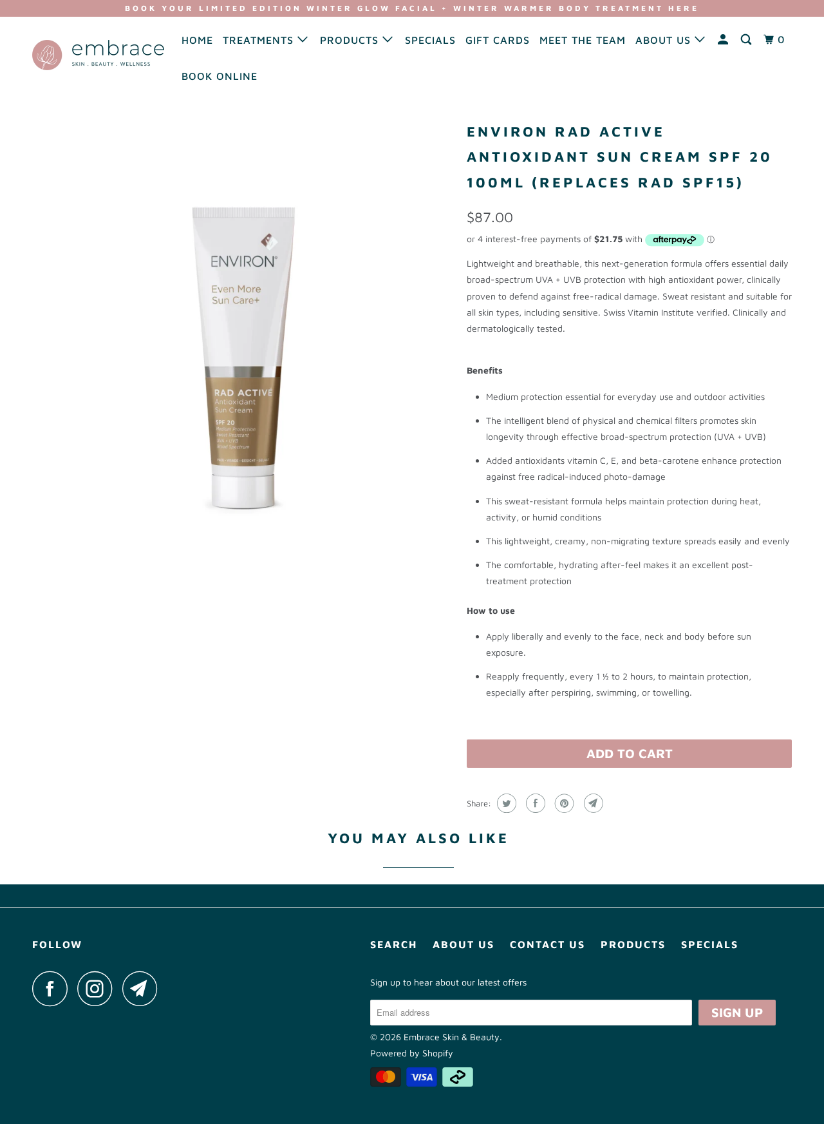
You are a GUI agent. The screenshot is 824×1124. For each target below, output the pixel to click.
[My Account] (724, 40)
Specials (709, 944)
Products (633, 944)
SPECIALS (430, 40)
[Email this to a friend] (592, 803)
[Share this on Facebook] (534, 803)
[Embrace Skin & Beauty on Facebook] (53, 988)
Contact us (547, 944)
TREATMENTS (260, 40)
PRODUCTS (351, 40)
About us (463, 944)
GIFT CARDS (497, 40)
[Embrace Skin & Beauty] (98, 55)
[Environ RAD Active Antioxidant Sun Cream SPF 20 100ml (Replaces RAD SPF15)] (243, 327)
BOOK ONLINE (220, 76)
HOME (197, 40)
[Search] (747, 40)
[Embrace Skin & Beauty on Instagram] (98, 988)
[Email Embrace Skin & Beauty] (143, 988)
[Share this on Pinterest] (563, 803)
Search (393, 944)
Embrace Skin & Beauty (452, 1036)
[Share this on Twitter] (505, 803)
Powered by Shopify (411, 1052)
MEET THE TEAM (582, 40)
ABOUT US (665, 40)
